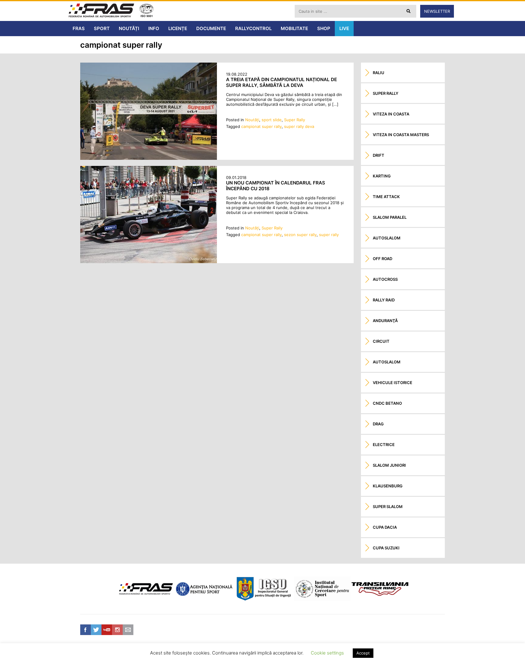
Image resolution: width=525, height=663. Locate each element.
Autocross (385, 279)
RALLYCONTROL (253, 28)
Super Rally (294, 119)
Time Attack (386, 196)
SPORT (102, 28)
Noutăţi (252, 119)
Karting (382, 175)
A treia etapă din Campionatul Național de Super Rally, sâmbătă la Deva (281, 82)
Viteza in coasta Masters (401, 134)
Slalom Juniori (389, 465)
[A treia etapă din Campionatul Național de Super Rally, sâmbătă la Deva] (148, 158)
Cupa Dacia (385, 527)
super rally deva (299, 126)
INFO (153, 28)
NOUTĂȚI (129, 28)
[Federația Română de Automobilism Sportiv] (101, 11)
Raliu (378, 72)
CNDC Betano (387, 403)
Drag (378, 423)
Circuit (381, 341)
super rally (329, 234)
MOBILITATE (294, 28)
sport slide (272, 119)
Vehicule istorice (392, 382)
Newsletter (437, 11)
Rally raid (384, 299)
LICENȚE (177, 28)
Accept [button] (363, 653)
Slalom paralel (390, 217)
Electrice (384, 444)
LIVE (344, 28)
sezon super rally (300, 234)
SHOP (323, 28)
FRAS (79, 28)
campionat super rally (261, 126)
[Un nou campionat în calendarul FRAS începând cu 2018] (148, 261)
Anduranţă (385, 320)
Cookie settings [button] (327, 653)
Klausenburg (388, 485)
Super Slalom (388, 506)
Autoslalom (386, 237)
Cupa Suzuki (386, 547)
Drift (378, 155)
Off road (382, 258)
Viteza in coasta (391, 114)
